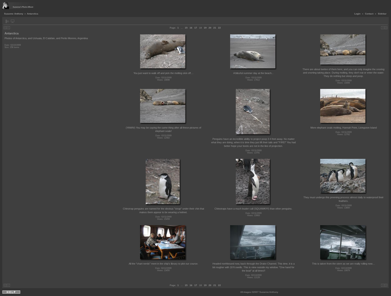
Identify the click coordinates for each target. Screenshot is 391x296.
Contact (369, 13)
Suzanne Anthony (13, 13)
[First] (5, 27)
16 (191, 27)
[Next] (382, 27)
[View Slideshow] (12, 21)
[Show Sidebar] (7, 21)
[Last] (386, 27)
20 (210, 27)
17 (195, 27)
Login (357, 13)
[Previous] (8, 27)
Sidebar (382, 13)
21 (214, 27)
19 (205, 27)
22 (219, 27)
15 (186, 27)
